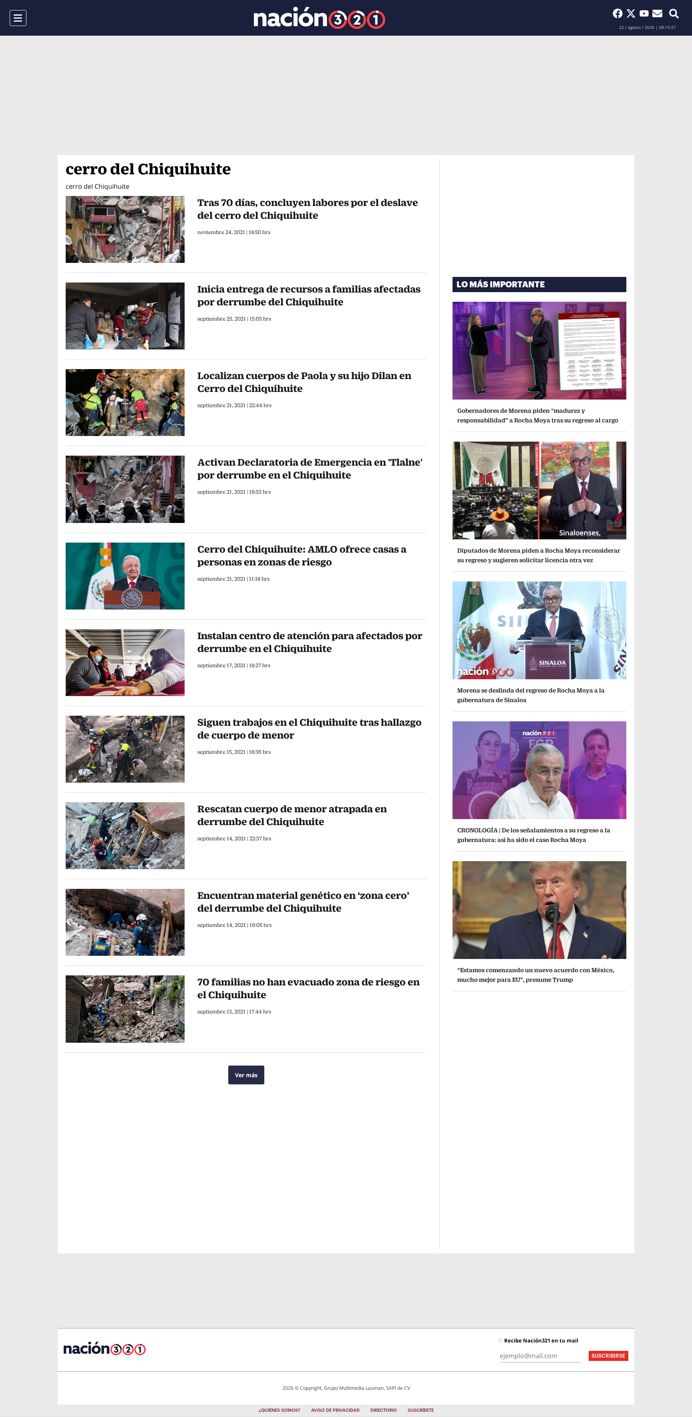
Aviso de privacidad (335, 1410)
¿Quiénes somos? (279, 1410)
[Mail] (657, 13)
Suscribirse (608, 1355)
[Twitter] (632, 13)
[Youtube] (645, 13)
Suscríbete (421, 1410)
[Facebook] (619, 13)
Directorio (383, 1410)
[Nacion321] (319, 18)
